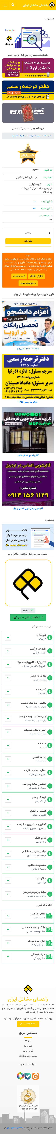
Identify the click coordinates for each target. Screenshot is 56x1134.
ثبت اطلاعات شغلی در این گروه (28, 617)
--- (35, 201)
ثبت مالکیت (19, 276)
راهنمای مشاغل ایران (36, 5)
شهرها (28, 1041)
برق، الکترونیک (34, 136)
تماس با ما (28, 1051)
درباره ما (28, 1046)
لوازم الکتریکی (18, 136)
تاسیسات (47, 136)
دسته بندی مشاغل (28, 1056)
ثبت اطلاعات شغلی (28, 1024)
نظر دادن (28, 241)
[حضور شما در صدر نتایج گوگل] (28, 39)
